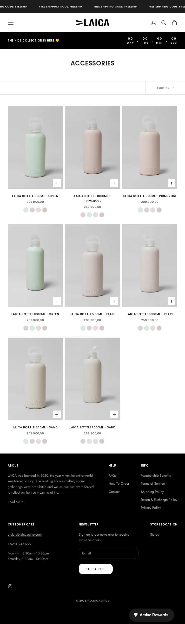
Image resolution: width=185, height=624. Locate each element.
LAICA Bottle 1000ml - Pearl (149, 314)
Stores (154, 534)
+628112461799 (19, 543)
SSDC (99, 611)
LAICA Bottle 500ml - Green (35, 196)
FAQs (112, 475)
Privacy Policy (151, 507)
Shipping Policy (152, 491)
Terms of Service (153, 483)
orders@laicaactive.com (25, 534)
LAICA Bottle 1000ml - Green (35, 314)
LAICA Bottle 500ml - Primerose (150, 196)
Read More (15, 501)
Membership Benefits (156, 475)
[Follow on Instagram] (10, 586)
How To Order (119, 483)
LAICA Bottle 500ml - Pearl (92, 314)
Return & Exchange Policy (159, 499)
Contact (114, 491)
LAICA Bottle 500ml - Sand (35, 427)
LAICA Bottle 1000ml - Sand (92, 427)
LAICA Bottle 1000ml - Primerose (92, 198)
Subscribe (96, 569)
